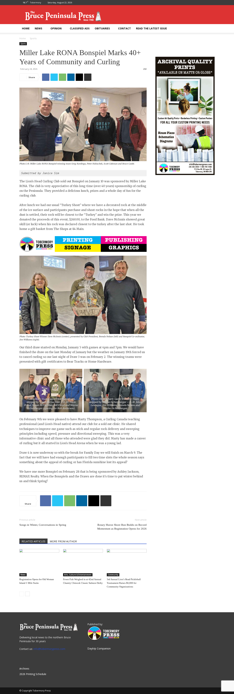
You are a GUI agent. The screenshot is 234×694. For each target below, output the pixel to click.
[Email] (79, 77)
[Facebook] (206, 2)
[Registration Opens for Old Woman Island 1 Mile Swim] (39, 562)
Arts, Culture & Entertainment (77, 574)
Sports (23, 43)
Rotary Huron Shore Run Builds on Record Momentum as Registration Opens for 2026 (122, 526)
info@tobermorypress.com (49, 649)
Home (26, 28)
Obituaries (102, 28)
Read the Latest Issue (151, 28)
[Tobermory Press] (103, 639)
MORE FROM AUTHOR (63, 541)
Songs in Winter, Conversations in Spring (42, 524)
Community (113, 574)
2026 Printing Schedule (32, 674)
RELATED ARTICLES (33, 541)
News (38, 28)
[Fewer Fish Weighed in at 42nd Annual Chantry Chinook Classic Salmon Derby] (83, 562)
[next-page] (27, 594)
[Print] (87, 77)
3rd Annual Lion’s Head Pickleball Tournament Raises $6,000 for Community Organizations (124, 583)
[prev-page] (21, 594)
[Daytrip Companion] (99, 648)
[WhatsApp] (62, 77)
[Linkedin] (71, 77)
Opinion (56, 28)
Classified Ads (80, 28)
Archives (24, 668)
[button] (210, 28)
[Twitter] (212, 2)
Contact (124, 28)
